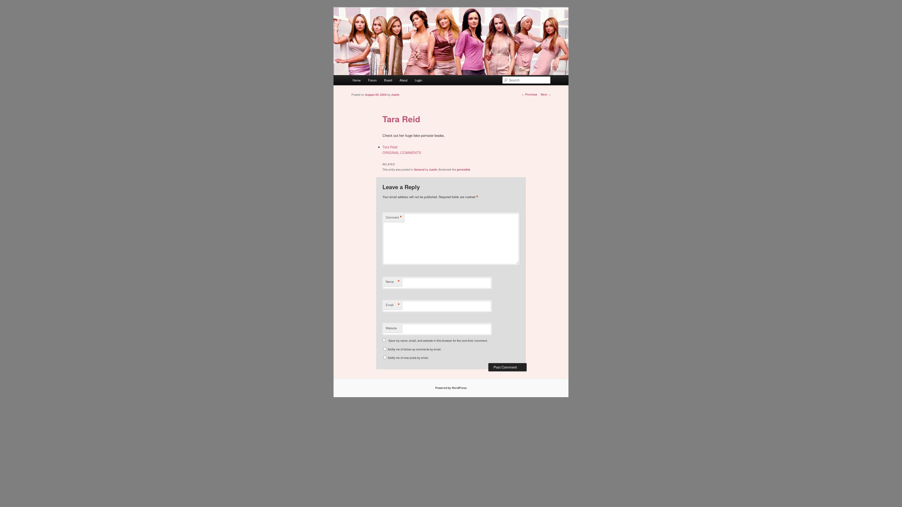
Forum (372, 80)
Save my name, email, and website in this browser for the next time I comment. (438, 340)
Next (546, 94)
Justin (395, 94)
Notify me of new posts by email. (408, 358)
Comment (394, 217)
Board (388, 80)
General (419, 169)
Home (357, 80)
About (404, 80)
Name (393, 281)
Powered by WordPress (451, 388)
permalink (463, 169)
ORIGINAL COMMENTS (401, 152)
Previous (529, 94)
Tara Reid (401, 119)
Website (391, 328)
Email (393, 305)
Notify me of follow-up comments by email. (414, 349)
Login (418, 80)
